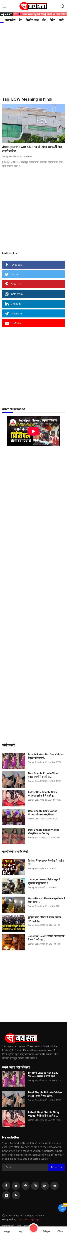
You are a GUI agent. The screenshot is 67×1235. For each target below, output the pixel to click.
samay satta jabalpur (30, 1219)
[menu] (4, 6)
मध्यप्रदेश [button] (10, 20)
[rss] (16, 1195)
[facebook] (6, 1186)
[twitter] (16, 1186)
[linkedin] (45, 1186)
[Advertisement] (33, 59)
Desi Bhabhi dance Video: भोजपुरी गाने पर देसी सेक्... (43, 831)
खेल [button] (44, 20)
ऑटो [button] (61, 20)
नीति (19, 1226)
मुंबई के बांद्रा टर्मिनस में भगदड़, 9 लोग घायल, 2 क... (44, 919)
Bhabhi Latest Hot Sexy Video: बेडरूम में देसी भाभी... (46, 756)
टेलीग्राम (46, 1232)
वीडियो (60, 1232)
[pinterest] (25, 1186)
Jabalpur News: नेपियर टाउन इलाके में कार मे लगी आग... (46, 937)
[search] (62, 6)
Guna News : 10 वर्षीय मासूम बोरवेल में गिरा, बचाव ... (46, 900)
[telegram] (54, 1186)
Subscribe (57, 1167)
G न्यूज (7, 1232)
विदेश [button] (52, 20)
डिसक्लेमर (28, 1226)
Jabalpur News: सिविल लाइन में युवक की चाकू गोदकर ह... (44, 881)
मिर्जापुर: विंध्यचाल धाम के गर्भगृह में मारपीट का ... (46, 862)
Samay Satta (8, 156)
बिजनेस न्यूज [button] (32, 20)
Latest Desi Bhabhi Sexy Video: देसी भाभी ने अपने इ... (42, 793)
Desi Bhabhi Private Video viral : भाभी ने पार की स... (43, 775)
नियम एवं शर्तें (8, 1226)
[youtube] (6, 1195)
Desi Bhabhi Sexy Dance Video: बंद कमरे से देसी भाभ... (42, 812)
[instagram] (35, 1186)
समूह (21, 1232)
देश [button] (20, 20)
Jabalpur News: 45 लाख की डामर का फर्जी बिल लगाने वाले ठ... (32, 149)
